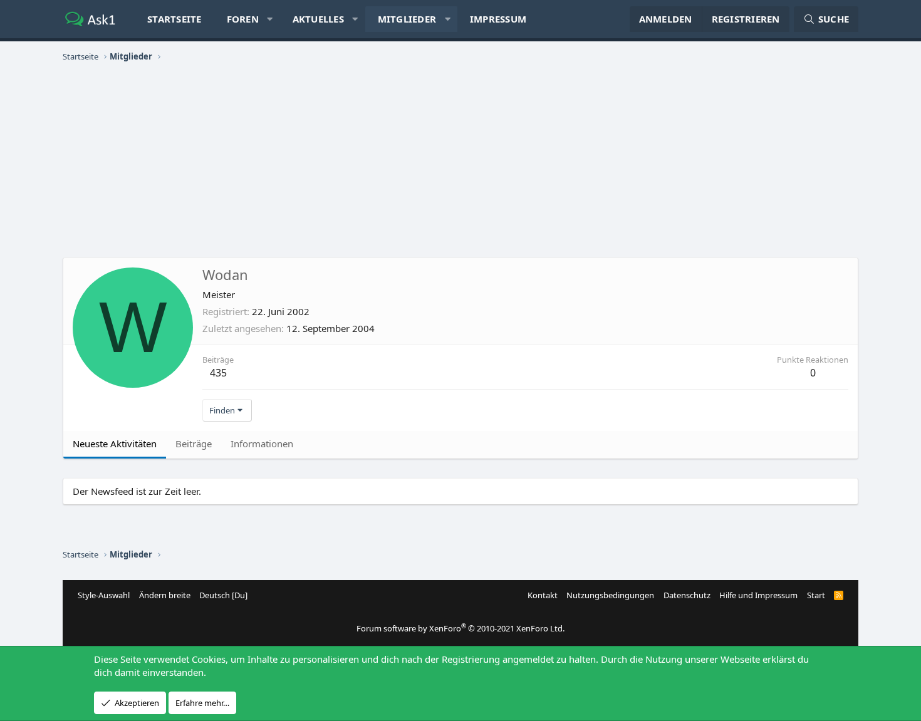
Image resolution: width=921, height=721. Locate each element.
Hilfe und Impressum (758, 595)
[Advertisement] (460, 160)
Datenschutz (686, 595)
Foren (243, 19)
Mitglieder (407, 19)
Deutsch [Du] (223, 595)
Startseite (174, 19)
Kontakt (543, 595)
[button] (269, 19)
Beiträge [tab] (193, 443)
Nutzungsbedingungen (610, 595)
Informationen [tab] (262, 443)
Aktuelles (318, 19)
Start (816, 595)
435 (218, 373)
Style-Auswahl (104, 595)
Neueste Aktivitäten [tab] (115, 443)
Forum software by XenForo (460, 628)
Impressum (498, 19)
